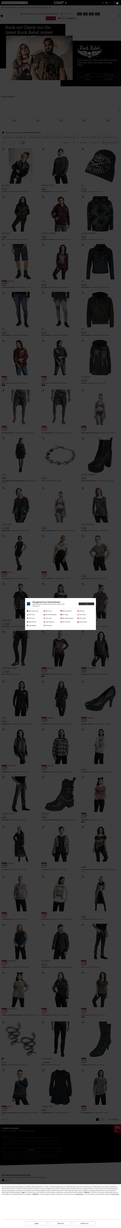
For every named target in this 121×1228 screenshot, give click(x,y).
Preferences (84, 1223)
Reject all (61, 1223)
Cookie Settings (79, 1194)
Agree (37, 1223)
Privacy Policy (115, 1194)
